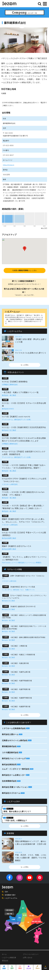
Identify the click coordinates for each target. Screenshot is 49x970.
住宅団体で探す (10, 895)
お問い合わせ (27, 957)
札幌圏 (24, 270)
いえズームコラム (11, 898)
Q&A (6, 892)
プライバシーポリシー (31, 954)
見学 (12, 968)
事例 (20, 968)
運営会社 (5, 961)
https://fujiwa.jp (8, 165)
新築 (4, 968)
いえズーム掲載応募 (9, 957)
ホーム (4, 954)
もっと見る (24, 365)
